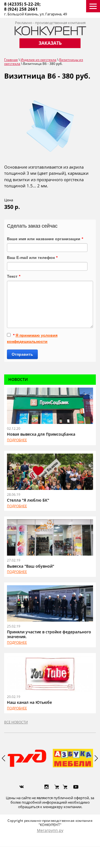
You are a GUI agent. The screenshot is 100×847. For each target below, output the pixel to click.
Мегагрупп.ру (50, 830)
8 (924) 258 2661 (21, 9)
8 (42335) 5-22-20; (22, 4)
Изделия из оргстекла (38, 59)
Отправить (22, 354)
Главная (11, 59)
